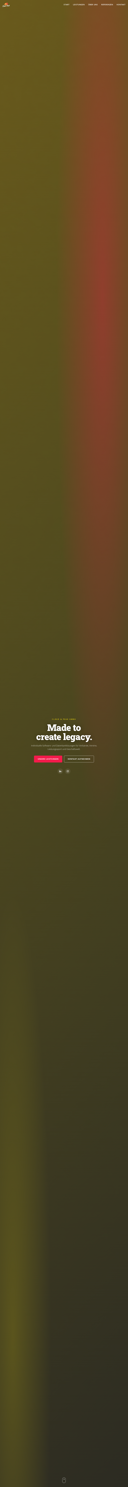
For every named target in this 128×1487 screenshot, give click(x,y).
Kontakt (121, 4)
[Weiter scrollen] (64, 1480)
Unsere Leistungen (48, 759)
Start (66, 4)
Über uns (93, 4)
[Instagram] (67, 771)
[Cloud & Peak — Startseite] (6, 4)
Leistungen (79, 4)
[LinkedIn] (60, 771)
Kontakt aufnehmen (79, 759)
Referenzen (107, 4)
